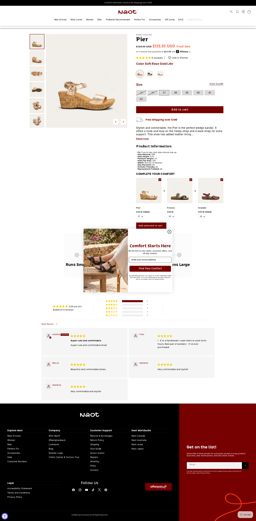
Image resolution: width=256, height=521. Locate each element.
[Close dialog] (169, 231)
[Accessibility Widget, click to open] (4, 516)
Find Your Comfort (150, 268)
